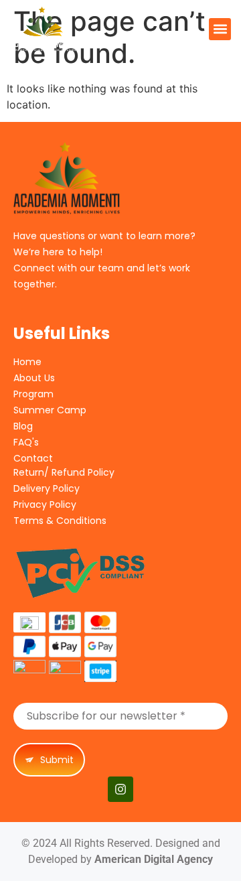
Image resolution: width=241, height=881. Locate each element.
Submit (55, 759)
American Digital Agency (153, 859)
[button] (220, 29)
